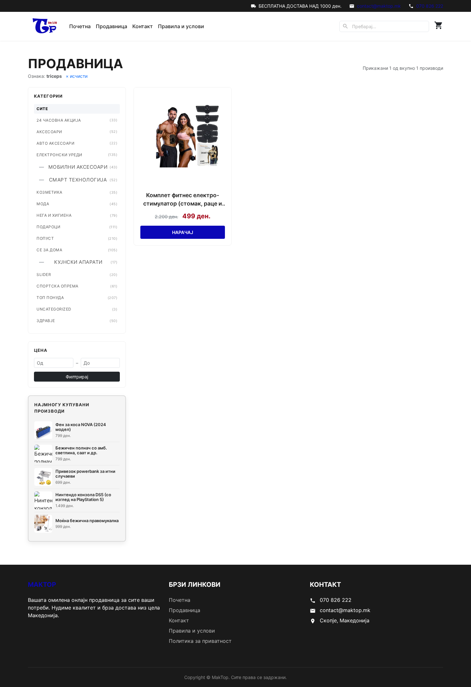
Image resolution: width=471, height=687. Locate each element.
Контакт (142, 26)
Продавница (111, 26)
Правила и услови (181, 26)
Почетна (80, 26)
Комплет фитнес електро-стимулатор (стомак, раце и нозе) (182, 200)
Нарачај (182, 232)
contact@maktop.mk (379, 6)
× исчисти (76, 76)
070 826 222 (429, 6)
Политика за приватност (200, 641)
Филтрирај (77, 376)
